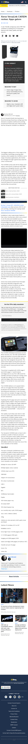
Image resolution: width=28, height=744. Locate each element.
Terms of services (18, 324)
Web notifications (14, 716)
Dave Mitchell (9, 114)
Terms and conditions (14, 711)
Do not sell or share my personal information (14, 733)
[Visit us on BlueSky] (18, 697)
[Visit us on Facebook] (6, 697)
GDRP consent (14, 725)
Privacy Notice (20, 326)
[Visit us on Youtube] (15, 697)
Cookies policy (14, 719)
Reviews (18, 115)
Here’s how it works (15, 42)
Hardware (9, 11)
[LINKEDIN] (9, 559)
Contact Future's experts (14, 703)
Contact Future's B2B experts (14, 730)
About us (14, 705)
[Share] (2, 35)
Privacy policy (14, 714)
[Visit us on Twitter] (10, 697)
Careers (14, 727)
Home (2, 11)
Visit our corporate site (19, 683)
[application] (14, 237)
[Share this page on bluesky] (13, 35)
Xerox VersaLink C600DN (8, 210)
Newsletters (14, 722)
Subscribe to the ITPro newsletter (17, 5)
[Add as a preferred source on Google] (6, 687)
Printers (17, 11)
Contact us (14, 708)
